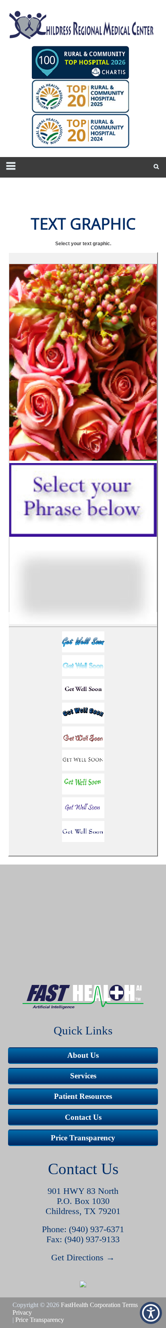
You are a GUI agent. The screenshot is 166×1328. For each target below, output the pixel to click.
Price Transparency (83, 1138)
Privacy (22, 1312)
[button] (83, 643)
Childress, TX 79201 (83, 1211)
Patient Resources (83, 1096)
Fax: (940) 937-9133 (83, 1239)
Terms (130, 1304)
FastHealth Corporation (90, 1304)
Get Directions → (83, 1257)
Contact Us (83, 1117)
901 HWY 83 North (83, 1191)
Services (83, 1076)
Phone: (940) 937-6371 (83, 1229)
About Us (83, 1055)
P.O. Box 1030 (83, 1201)
